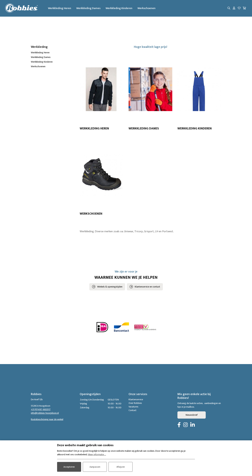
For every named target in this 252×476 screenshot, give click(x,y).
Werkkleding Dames (88, 8)
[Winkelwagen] (244, 8)
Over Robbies (135, 403)
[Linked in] (192, 425)
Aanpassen (94, 467)
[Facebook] (179, 425)
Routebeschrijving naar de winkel (47, 419)
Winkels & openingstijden (109, 287)
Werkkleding (39, 47)
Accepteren (69, 467)
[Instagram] (185, 425)
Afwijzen (120, 467)
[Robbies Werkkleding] (21, 8)
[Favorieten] (239, 8)
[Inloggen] (234, 8)
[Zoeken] (228, 8)
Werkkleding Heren (59, 8)
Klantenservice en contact (147, 287)
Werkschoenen (146, 8)
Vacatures (133, 407)
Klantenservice (136, 399)
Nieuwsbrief (191, 415)
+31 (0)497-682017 (41, 409)
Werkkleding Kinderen (119, 8)
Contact (132, 410)
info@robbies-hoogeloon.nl (45, 413)
